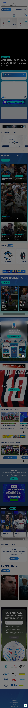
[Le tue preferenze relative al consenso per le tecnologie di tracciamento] (25, 705)
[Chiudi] (23, 350)
